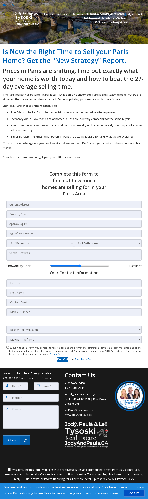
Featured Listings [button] (54, 14)
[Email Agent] (6, 5)
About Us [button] (111, 14)
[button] (62, 359)
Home (17, 14)
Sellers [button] (93, 14)
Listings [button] (31, 14)
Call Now (81, 359)
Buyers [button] (77, 14)
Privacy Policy (57, 353)
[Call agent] (12, 5)
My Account (134, 14)
